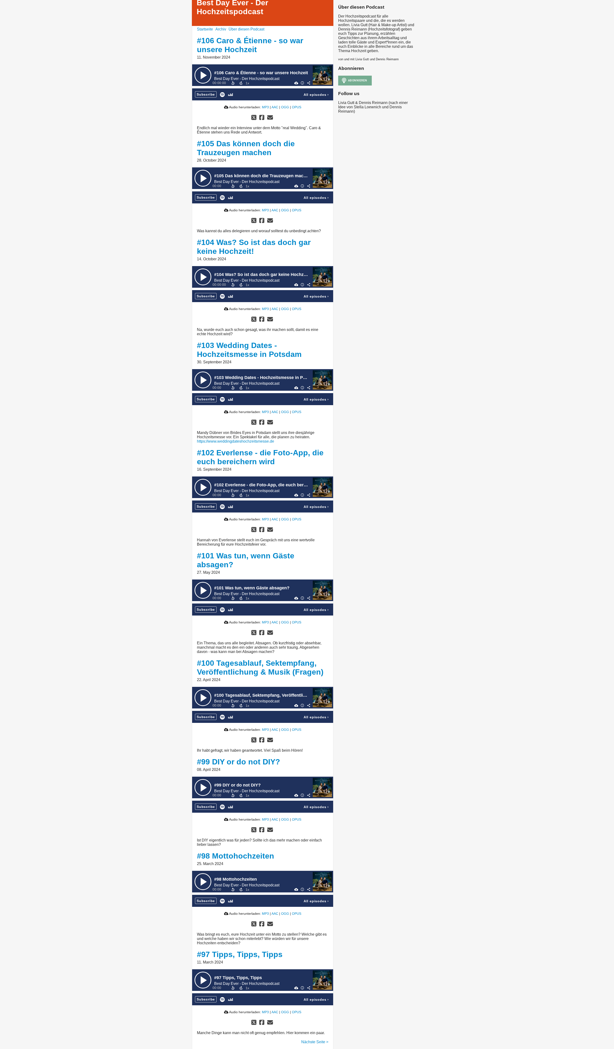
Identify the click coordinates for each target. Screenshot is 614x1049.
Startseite (205, 29)
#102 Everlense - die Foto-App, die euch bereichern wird (260, 457)
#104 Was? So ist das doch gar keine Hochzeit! (254, 247)
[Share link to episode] (308, 83)
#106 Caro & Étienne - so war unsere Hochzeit (250, 45)
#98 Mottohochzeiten (235, 856)
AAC (275, 107)
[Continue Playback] (203, 75)
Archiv (220, 29)
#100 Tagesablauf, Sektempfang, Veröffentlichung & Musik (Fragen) (260, 667)
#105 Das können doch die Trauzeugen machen (246, 148)
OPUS (296, 107)
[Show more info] (302, 83)
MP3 (265, 107)
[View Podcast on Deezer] (230, 94)
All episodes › (316, 95)
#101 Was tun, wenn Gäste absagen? (251, 587)
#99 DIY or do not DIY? (238, 761)
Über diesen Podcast (246, 29)
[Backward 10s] (232, 83)
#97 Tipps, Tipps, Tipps (240, 954)
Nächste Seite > (314, 1042)
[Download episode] (296, 83)
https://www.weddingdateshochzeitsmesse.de (235, 441)
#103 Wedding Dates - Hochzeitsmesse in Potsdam (249, 350)
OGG (285, 107)
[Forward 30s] (241, 83)
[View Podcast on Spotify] (222, 94)
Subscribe (206, 94)
